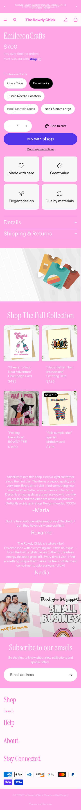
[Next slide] (76, 6)
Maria (42, 510)
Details (12, 222)
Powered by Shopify (56, 795)
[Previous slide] (5, 6)
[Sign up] (70, 675)
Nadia (42, 572)
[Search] (15, 20)
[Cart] (76, 20)
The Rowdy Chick (32, 795)
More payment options (40, 149)
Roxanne (42, 532)
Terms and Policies (40, 804)
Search (9, 711)
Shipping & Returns (28, 233)
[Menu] (5, 20)
